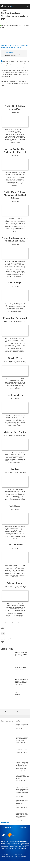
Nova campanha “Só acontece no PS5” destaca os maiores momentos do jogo (22, 738)
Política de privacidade (7, 856)
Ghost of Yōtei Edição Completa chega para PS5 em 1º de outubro (22, 776)
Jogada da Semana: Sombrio (22, 749)
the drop (3, 633)
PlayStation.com (5, 854)
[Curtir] (21, 728)
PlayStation (9, 6)
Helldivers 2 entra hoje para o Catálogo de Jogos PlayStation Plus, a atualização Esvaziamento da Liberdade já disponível (22, 790)
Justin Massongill (9, 52)
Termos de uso (18, 854)
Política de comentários (21, 856)
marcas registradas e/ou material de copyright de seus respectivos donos (15, 846)
